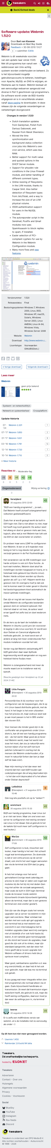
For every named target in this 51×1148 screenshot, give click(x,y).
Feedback (16, 47)
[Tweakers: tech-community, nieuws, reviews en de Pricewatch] (16, 3)
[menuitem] (35, 3)
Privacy (6, 1091)
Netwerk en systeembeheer (16, 410)
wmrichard (15, 805)
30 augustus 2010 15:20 (21, 808)
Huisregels (7, 1083)
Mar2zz (15, 836)
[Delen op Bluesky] (13, 358)
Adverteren (8, 1075)
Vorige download (12, 367)
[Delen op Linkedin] (8, 358)
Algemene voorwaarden (14, 1087)
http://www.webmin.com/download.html (35, 340)
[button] (3, 3)
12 (47, 444)
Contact (6, 1079)
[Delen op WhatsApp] (18, 358)
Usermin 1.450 (12, 1039)
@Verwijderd (17, 692)
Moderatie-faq (25, 471)
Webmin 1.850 (15, 432)
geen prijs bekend (30, 386)
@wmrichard (17, 840)
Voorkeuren (19, 1096)
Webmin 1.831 (15, 438)
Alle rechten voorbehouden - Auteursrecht (22, 1141)
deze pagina (14, 102)
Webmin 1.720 (15, 449)
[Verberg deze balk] (48, 10)
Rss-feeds (11, 1120)
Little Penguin (18, 689)
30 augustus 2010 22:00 (21, 502)
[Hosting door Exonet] (14, 1062)
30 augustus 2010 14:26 (21, 1013)
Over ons (17, 1079)
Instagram (11, 1116)
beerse (13, 1009)
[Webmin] (10, 392)
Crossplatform (40, 410)
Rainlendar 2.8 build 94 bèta (18, 1043)
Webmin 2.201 (15, 425)
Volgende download (37, 367)
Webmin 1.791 (15, 444)
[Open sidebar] (49, 15)
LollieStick (17, 786)
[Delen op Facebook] (3, 358)
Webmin (28, 335)
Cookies (6, 1096)
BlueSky (10, 1107)
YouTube (10, 1111)
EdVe (31, 50)
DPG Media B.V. (36, 1138)
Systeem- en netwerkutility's (16, 405)
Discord (10, 1124)
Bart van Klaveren (26, 41)
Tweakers (7, 1138)
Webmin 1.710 (15, 455)
